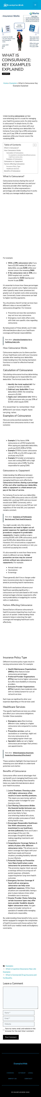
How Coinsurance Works (12, 150)
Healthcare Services (12, 169)
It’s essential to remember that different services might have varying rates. (22, 156)
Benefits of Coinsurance (12, 171)
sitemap (22, 1073)
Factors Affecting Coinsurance (14, 164)
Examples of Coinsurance (14, 159)
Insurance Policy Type (13, 166)
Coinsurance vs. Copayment (13, 161)
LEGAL (30, 1073)
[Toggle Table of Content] (33, 145)
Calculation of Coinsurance (14, 153)
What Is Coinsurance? (11, 148)
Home (5, 83)
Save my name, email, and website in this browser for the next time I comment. (20, 1030)
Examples (6, 74)
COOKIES (10, 1073)
